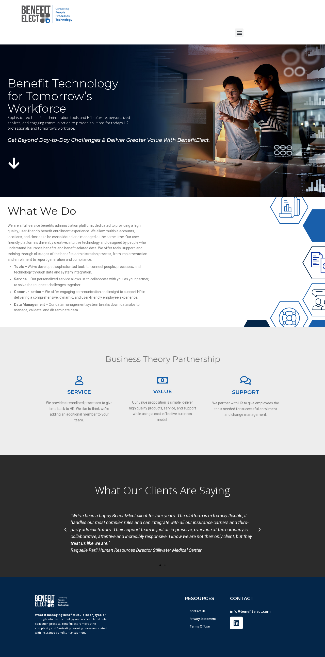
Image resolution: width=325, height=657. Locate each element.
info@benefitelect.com (250, 611)
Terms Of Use (200, 626)
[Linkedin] (236, 623)
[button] (239, 32)
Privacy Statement (203, 619)
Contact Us (197, 611)
